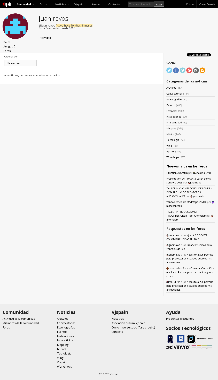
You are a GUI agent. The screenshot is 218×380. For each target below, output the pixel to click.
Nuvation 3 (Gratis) (177, 172)
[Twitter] (169, 70)
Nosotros (118, 318)
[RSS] (202, 70)
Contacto (114, 4)
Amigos (9, 46)
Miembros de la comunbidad (21, 323)
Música (170, 134)
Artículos (171, 87)
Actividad (45, 38)
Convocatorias (174, 93)
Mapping (171, 128)
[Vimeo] (182, 70)
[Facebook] (176, 70)
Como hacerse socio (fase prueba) (133, 327)
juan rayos (53, 18)
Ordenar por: (11, 56)
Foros (43, 4)
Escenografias (174, 99)
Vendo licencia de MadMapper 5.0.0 (186, 202)
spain (7, 4)
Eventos (170, 105)
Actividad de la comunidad (19, 318)
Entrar (190, 4)
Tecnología (172, 139)
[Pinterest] (189, 70)
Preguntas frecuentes (180, 318)
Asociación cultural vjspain (128, 323)
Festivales (171, 111)
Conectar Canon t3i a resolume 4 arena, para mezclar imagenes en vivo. (190, 272)
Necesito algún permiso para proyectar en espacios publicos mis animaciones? (189, 258)
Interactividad (174, 122)
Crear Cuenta (207, 4)
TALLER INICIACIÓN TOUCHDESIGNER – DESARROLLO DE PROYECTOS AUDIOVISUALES (189, 192)
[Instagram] (196, 70)
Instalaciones (173, 116)
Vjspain (170, 151)
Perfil (6, 42)
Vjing (169, 145)
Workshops (172, 157)
